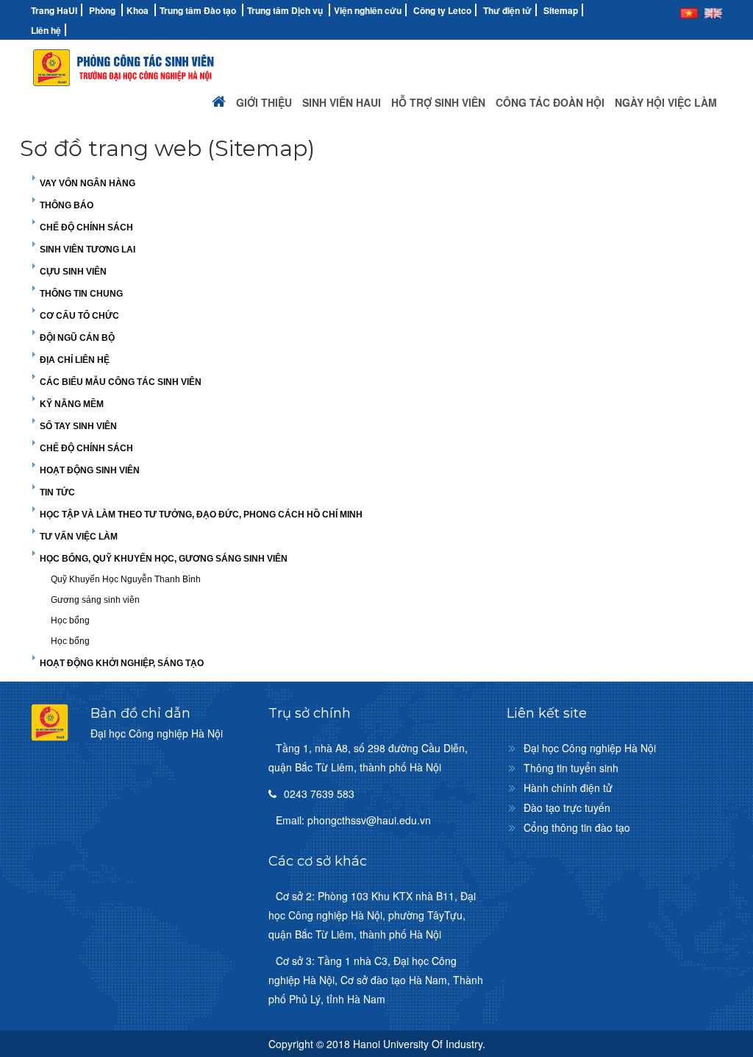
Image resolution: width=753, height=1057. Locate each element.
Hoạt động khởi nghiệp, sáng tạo (122, 663)
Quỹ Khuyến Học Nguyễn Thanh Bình (126, 579)
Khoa (137, 10)
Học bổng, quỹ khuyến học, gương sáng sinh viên (164, 559)
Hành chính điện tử (568, 787)
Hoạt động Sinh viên (90, 470)
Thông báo (66, 205)
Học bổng (70, 620)
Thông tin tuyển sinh (571, 767)
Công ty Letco (442, 10)
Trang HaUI (54, 10)
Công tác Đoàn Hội (550, 102)
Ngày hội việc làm (666, 102)
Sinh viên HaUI (341, 102)
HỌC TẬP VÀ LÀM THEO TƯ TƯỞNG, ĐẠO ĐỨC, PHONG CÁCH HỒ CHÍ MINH (201, 514)
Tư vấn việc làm (79, 536)
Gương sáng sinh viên (95, 600)
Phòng (102, 10)
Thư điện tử (507, 10)
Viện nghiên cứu (368, 10)
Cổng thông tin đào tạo (577, 827)
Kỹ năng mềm (72, 404)
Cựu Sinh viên (73, 271)
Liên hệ (46, 30)
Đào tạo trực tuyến (567, 807)
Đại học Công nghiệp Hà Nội (590, 747)
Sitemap (560, 10)
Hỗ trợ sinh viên (438, 102)
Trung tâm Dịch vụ (285, 10)
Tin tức (57, 492)
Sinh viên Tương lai (87, 249)
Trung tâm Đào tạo (198, 10)
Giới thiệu (264, 102)
